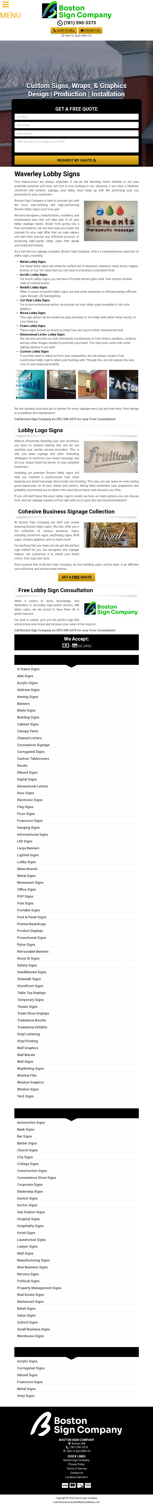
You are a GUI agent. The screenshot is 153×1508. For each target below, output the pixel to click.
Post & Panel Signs (31, 917)
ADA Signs (25, 676)
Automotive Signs (31, 1122)
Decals (22, 765)
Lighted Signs (28, 855)
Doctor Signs (27, 1205)
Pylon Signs (26, 945)
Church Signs (27, 1150)
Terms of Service (76, 1468)
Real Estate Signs (30, 1295)
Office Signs (26, 889)
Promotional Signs (31, 938)
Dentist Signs (27, 1198)
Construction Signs (32, 1171)
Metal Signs (26, 876)
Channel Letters (29, 738)
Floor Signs (26, 814)
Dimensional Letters (32, 786)
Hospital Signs (28, 1219)
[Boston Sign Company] (76, 1423)
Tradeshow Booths (31, 1020)
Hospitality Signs (30, 1226)
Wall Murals (26, 1055)
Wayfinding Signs (30, 1068)
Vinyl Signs (25, 1396)
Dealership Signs (30, 1191)
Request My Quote (75, 160)
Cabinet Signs (28, 724)
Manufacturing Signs (33, 1260)
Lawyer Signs (27, 1246)
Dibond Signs (27, 772)
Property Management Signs (39, 1288)
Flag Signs (25, 807)
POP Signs (25, 896)
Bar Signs (24, 1136)
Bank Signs (25, 1129)
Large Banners (28, 848)
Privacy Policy (76, 1464)
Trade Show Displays (33, 1013)
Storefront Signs (30, 986)
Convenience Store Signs (36, 1178)
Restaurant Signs (30, 1302)
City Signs (25, 1157)
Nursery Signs (28, 1274)
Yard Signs (25, 1096)
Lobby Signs (26, 862)
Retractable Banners (33, 951)
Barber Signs (27, 1143)
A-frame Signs (28, 669)
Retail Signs (26, 1308)
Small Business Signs (33, 1329)
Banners (23, 704)
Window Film (27, 1075)
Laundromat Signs (31, 1240)
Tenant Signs (27, 1007)
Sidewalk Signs (29, 979)
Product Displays (30, 931)
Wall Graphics (27, 1048)
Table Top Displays (31, 993)
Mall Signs (25, 1253)
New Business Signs (32, 1267)
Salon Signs (26, 1315)
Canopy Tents (27, 731)
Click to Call (66, 30)
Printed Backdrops (31, 924)
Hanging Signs (28, 828)
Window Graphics (30, 1082)
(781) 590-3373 (79, 22)
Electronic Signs (30, 800)
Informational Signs (32, 834)
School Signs (27, 1322)
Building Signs (28, 717)
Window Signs (28, 1089)
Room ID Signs (28, 958)
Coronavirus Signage (33, 745)
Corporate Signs (30, 1185)
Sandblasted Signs (31, 972)
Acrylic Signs (27, 683)
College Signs (28, 1164)
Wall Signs (25, 1062)
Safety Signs (27, 965)
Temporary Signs (30, 1000)
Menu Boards (27, 869)
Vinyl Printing (27, 1041)
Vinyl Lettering (28, 1034)
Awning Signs (27, 697)
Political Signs (28, 1281)
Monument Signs (30, 882)
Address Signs (28, 690)
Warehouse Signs (30, 1336)
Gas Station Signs (31, 1212)
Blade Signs (26, 710)
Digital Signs (27, 779)
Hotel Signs (26, 1233)
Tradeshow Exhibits (32, 1027)
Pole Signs (25, 903)
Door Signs (25, 793)
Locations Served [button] (75, 1477)
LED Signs (24, 841)
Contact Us (91, 30)
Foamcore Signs (30, 821)
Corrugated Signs (31, 752)
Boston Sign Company (76, 1460)
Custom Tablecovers (33, 759)
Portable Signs (28, 910)
